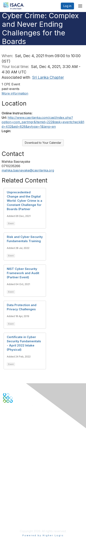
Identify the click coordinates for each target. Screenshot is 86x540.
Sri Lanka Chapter (48, 77)
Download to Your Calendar (43, 142)
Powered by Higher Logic (43, 535)
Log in (67, 6)
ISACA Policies (12, 507)
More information (15, 93)
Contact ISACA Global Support (23, 445)
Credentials (10, 476)
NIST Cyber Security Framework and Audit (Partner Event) (23, 273)
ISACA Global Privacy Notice (21, 515)
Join (6, 468)
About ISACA (11, 499)
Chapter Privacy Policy (18, 521)
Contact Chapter (14, 439)
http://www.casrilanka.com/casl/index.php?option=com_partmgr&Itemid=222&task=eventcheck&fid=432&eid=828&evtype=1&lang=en (43, 122)
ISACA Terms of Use (16, 511)
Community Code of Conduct (22, 503)
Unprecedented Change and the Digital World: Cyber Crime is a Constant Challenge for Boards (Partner (24, 200)
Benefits (8, 472)
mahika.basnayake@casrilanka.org (28, 170)
